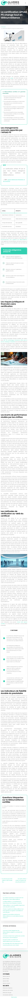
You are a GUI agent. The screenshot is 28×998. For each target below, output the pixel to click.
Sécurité (3, 26)
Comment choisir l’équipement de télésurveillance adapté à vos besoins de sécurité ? (12, 932)
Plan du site (14, 997)
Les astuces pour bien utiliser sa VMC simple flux (7, 880)
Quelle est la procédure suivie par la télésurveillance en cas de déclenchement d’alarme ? (13, 916)
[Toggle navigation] (25, 3)
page (12, 78)
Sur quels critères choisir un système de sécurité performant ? (20, 880)
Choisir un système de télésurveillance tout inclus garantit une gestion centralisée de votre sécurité (13, 910)
